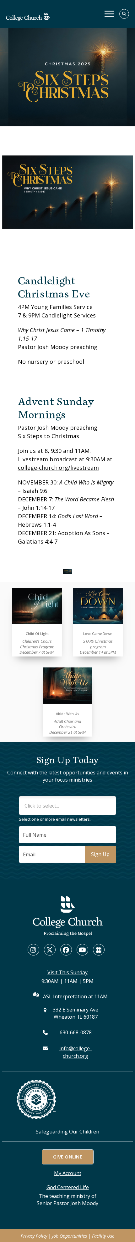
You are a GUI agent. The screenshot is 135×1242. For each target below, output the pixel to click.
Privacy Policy (34, 1236)
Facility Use (103, 1236)
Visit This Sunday (67, 972)
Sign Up (100, 854)
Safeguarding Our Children (67, 1131)
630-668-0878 (76, 1032)
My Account (67, 1173)
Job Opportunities (69, 1236)
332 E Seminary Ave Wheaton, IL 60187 (75, 1013)
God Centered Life (67, 1187)
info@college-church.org (75, 1052)
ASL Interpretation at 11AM (75, 996)
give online (67, 1156)
